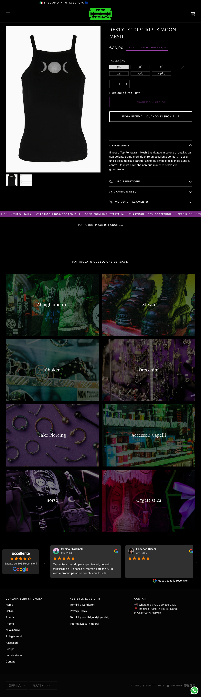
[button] (150, 116)
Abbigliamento (14, 636)
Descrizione (119, 145)
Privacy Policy (78, 611)
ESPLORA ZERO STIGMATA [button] (24, 598)
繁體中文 (15, 685)
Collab (10, 611)
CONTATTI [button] (141, 598)
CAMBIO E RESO (125, 191)
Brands (10, 617)
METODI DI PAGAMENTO (131, 201)
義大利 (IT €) (41, 685)
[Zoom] (53, 99)
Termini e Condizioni (82, 604)
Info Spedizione (127, 181)
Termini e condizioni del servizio (89, 617)
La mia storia (14, 655)
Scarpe (10, 649)
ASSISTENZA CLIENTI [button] (85, 598)
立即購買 (151, 131)
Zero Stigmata (145, 685)
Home (9, 604)
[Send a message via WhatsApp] (194, 690)
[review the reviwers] (102, 551)
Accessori (12, 642)
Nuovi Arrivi (13, 630)
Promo (10, 623)
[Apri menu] (11, 14)
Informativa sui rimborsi (84, 623)
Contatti (10, 661)
